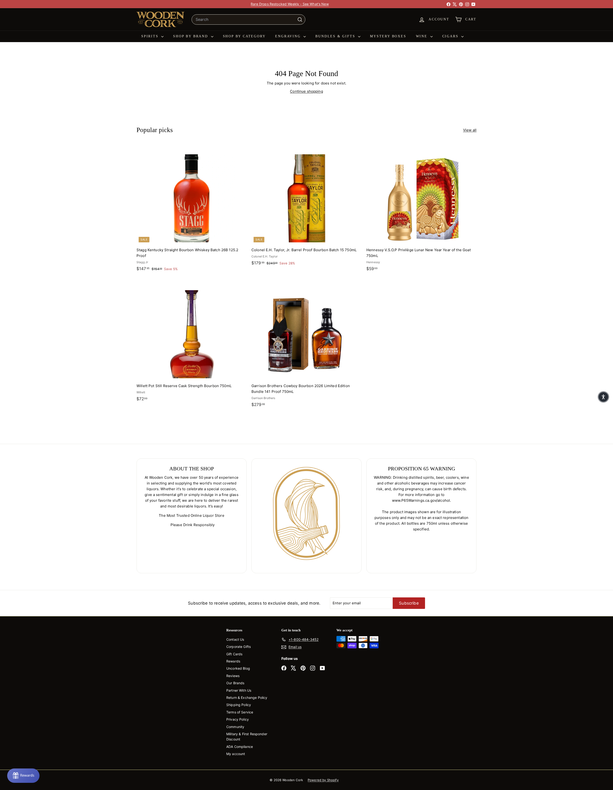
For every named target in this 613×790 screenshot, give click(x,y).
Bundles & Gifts (336, 36)
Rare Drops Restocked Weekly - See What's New (290, 4)
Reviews (232, 676)
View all (470, 130)
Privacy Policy (237, 719)
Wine (422, 36)
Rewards (233, 661)
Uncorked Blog (238, 668)
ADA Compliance (239, 747)
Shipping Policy (238, 705)
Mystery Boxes (388, 36)
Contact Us (235, 639)
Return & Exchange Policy (246, 697)
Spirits (150, 36)
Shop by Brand (191, 36)
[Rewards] (23, 775)
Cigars (451, 36)
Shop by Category (244, 36)
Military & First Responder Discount (246, 736)
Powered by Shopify (323, 780)
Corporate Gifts (238, 647)
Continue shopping (306, 91)
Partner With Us (238, 690)
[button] (603, 397)
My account (235, 754)
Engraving (288, 36)
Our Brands (235, 683)
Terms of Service (239, 712)
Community (235, 727)
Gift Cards (234, 654)
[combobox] (248, 19)
